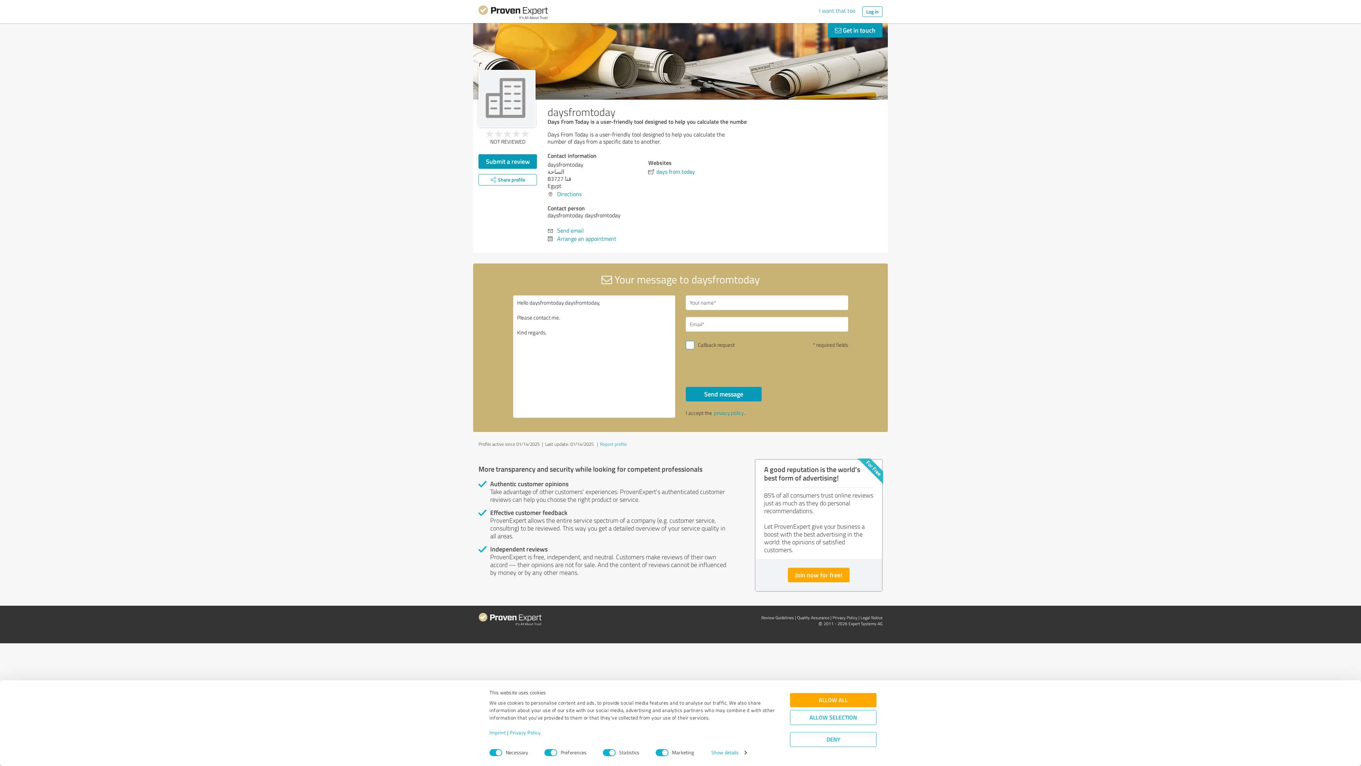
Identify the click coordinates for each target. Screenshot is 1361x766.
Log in (872, 11)
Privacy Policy (525, 732)
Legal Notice (872, 618)
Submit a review (508, 161)
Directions (569, 194)
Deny (833, 740)
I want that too (837, 11)
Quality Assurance (813, 618)
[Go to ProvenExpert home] (513, 13)
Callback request (716, 345)
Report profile (613, 444)
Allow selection (833, 718)
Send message (723, 394)
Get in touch (858, 30)
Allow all (833, 700)
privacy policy (729, 413)
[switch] (550, 752)
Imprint (497, 732)
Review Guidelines (777, 618)
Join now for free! (818, 574)
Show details (725, 752)
